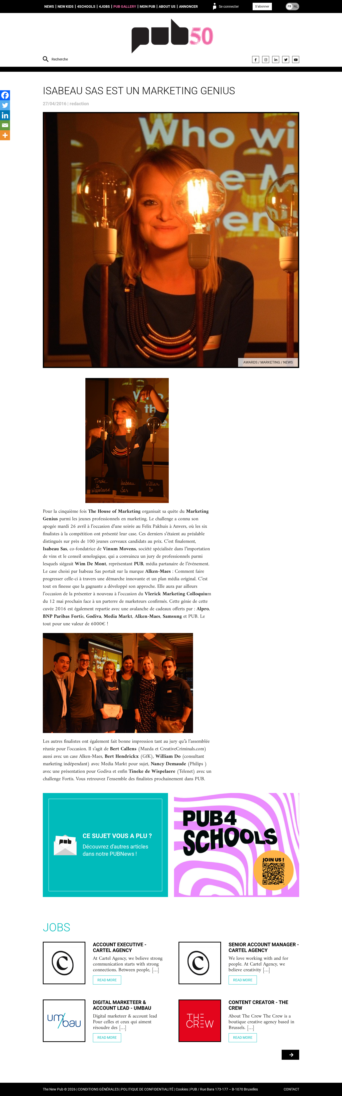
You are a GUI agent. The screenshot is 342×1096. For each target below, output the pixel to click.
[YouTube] (295, 59)
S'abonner (262, 6)
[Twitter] (285, 59)
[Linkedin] (5, 115)
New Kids (66, 6)
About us (167, 6)
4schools (86, 6)
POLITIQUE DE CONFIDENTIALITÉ (147, 1089)
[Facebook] (255, 59)
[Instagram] (265, 59)
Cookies (182, 1089)
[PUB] (172, 40)
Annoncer (188, 6)
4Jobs (104, 6)
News (49, 6)
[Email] (5, 125)
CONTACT (291, 1089)
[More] (5, 135)
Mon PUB (147, 6)
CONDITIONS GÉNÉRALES (98, 1089)
